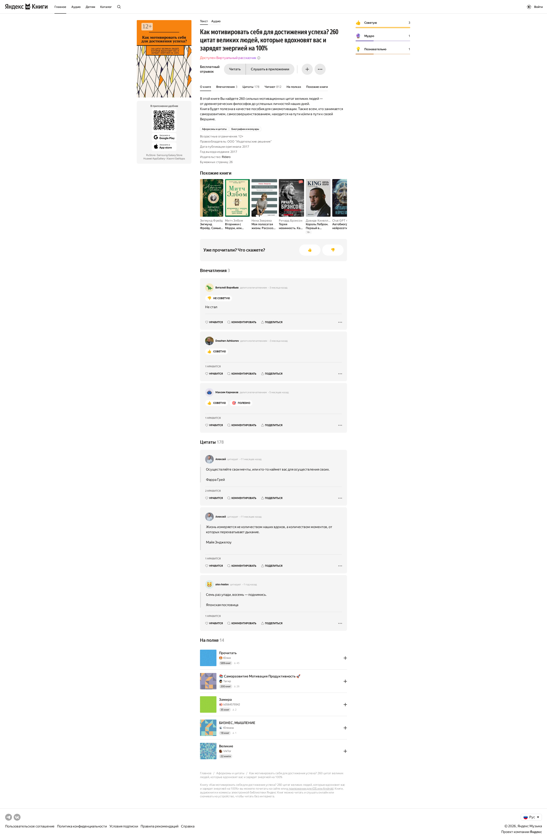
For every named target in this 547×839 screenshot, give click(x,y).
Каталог (106, 7)
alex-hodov (222, 584)
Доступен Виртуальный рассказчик (228, 58)
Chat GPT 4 (340, 220)
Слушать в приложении (270, 69)
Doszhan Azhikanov (227, 340)
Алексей (220, 459)
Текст (204, 21)
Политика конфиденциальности (82, 826)
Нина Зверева (261, 220)
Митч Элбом (234, 220)
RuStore (150, 155)
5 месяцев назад (279, 392)
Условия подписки (123, 826)
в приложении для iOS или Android (309, 788)
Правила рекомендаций (159, 826)
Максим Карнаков (226, 392)
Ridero (226, 157)
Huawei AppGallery (154, 158)
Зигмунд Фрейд (211, 220)
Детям (90, 7)
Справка (187, 826)
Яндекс (536, 832)
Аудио (76, 7)
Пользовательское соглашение (29, 826)
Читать (235, 69)
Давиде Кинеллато (319, 220)
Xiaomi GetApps (175, 158)
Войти (538, 7)
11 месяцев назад (251, 459)
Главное (60, 7)
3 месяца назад (278, 287)
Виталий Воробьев (227, 287)
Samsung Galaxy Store (169, 155)
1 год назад (250, 584)
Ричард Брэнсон (290, 220)
